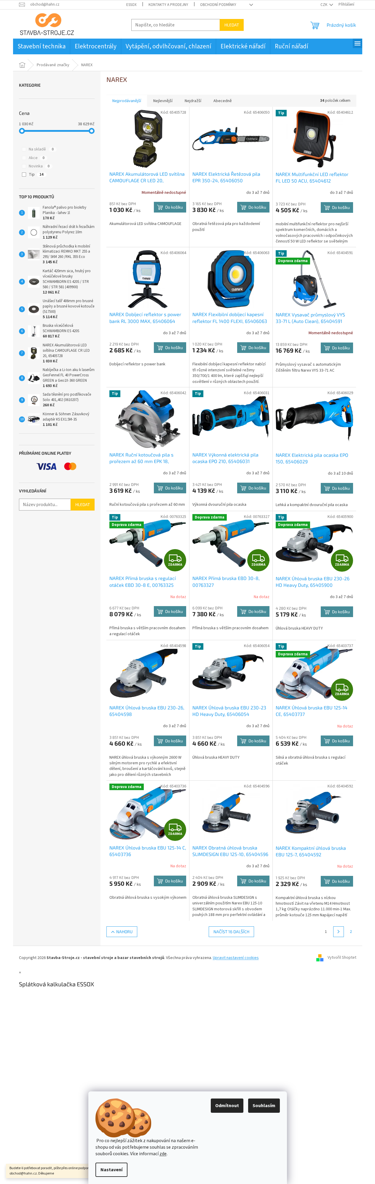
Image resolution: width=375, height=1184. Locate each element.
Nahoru (124, 931)
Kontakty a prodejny (168, 4)
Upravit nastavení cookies (236, 958)
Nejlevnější (163, 101)
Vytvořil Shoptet (342, 958)
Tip (36, 174)
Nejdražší (193, 101)
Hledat (231, 24)
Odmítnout (227, 1105)
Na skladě (41, 149)
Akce (36, 158)
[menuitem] (41, 46)
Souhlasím (264, 1105)
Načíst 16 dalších (231, 931)
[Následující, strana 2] (338, 931)
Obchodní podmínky (218, 4)
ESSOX (131, 4)
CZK (324, 4)
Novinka (39, 166)
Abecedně (222, 101)
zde (163, 1153)
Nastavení (111, 1169)
